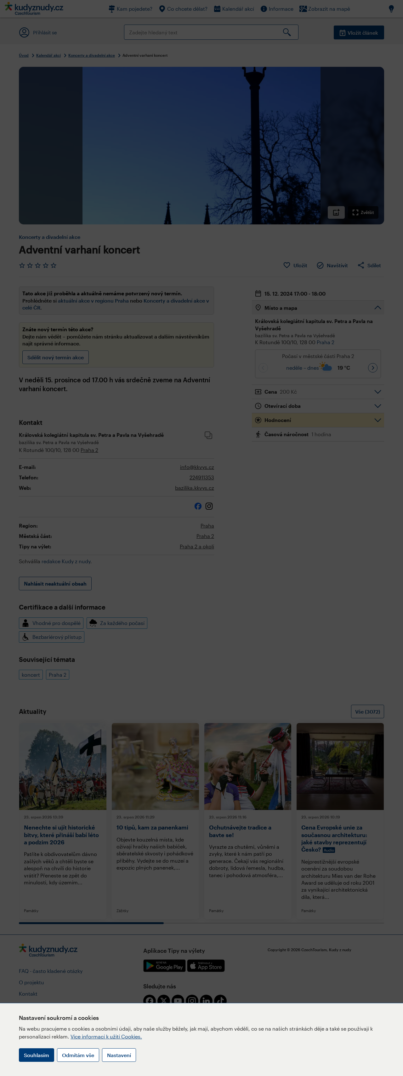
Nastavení (119, 1055)
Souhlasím (36, 1055)
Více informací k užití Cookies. (106, 1036)
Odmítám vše (78, 1055)
